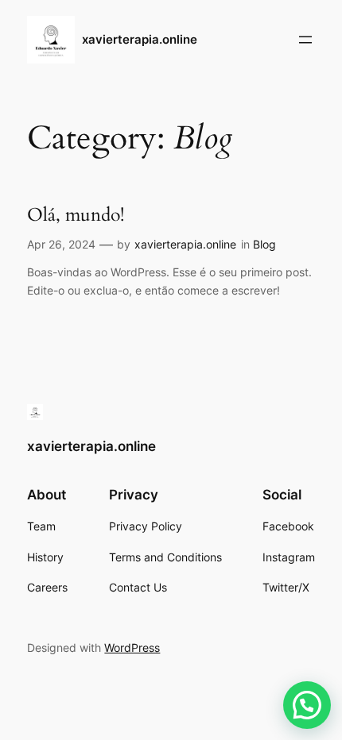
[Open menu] (305, 39)
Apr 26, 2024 (61, 244)
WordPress (132, 647)
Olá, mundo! (75, 215)
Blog (264, 244)
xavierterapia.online (139, 40)
